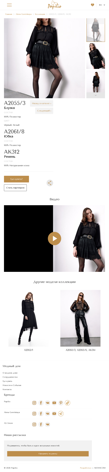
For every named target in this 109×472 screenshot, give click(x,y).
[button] (95, 95)
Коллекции (40, 14)
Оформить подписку (47, 454)
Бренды (9, 394)
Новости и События (12, 385)
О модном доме (10, 373)
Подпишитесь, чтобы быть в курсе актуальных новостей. (33, 446)
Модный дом (11, 366)
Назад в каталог (41, 103)
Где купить (7, 381)
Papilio (7, 401)
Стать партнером (15, 187)
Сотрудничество (10, 377)
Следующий (44, 110)
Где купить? (16, 179)
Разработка (85, 468)
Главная (8, 14)
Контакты (7, 389)
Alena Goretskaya (24, 14)
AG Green (8, 423)
